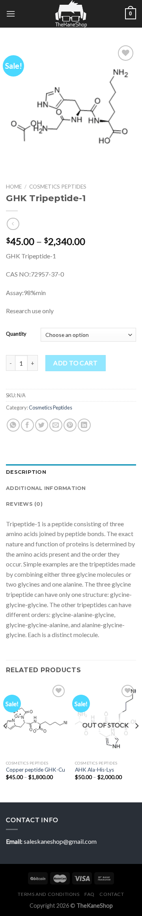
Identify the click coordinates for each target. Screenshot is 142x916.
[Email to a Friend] (55, 425)
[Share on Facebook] (27, 425)
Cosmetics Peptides (57, 186)
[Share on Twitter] (41, 425)
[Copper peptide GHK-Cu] (36, 719)
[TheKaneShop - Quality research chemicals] (71, 14)
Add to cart (75, 362)
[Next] (136, 742)
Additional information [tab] (46, 488)
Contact (111, 894)
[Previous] (5, 742)
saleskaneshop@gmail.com (60, 841)
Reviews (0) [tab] (24, 504)
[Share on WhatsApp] (13, 425)
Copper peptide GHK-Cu (35, 769)
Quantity (16, 334)
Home (14, 186)
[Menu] (10, 13)
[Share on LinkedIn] (84, 425)
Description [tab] (26, 472)
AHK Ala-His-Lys (95, 769)
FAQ (89, 894)
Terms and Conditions (48, 894)
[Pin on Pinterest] (70, 425)
